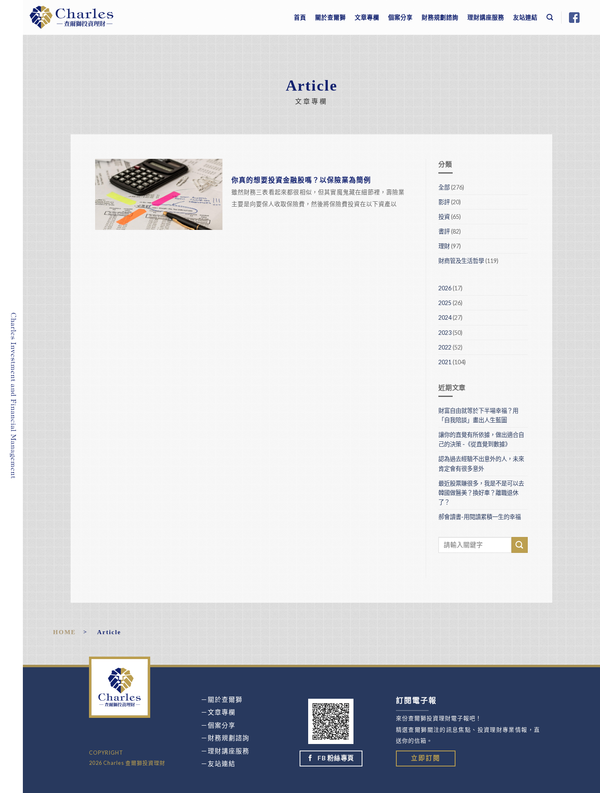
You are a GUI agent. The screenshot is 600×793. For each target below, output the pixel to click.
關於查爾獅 (330, 17)
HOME (64, 631)
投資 (444, 216)
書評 (444, 231)
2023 (444, 332)
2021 (444, 362)
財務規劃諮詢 (440, 17)
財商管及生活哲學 (461, 260)
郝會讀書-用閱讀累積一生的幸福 (479, 516)
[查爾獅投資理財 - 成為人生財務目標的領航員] (71, 17)
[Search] (550, 17)
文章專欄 (367, 17)
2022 (444, 347)
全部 (444, 187)
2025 (444, 302)
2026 (444, 288)
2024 (444, 317)
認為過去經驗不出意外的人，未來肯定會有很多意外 (481, 463)
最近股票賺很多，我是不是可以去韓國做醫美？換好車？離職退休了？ (481, 493)
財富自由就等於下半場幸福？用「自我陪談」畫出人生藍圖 (478, 415)
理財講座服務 (485, 17)
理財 (444, 246)
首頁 (300, 17)
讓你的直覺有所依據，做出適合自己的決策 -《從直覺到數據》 (481, 439)
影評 (444, 201)
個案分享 (400, 17)
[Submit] (519, 545)
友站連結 (525, 17)
